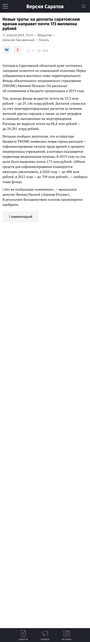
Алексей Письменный (18, 40)
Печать (44, 40)
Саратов (45, 6)
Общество (44, 35)
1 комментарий (20, 217)
